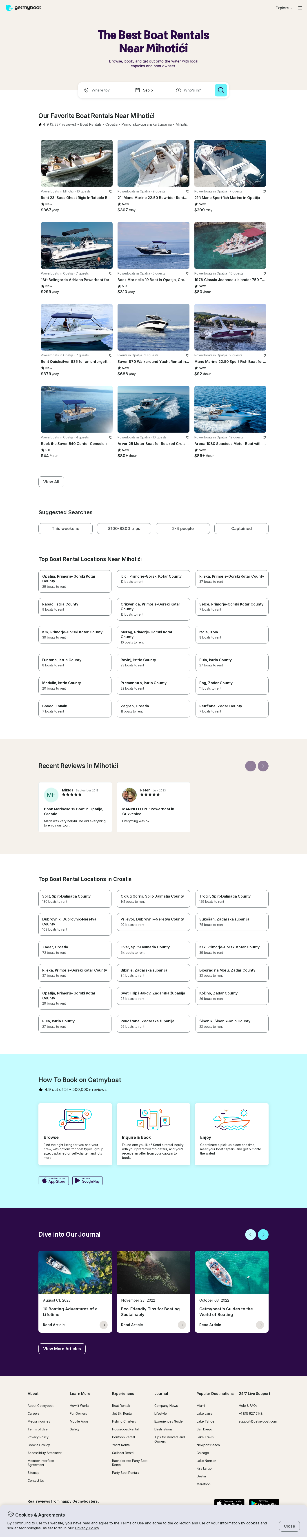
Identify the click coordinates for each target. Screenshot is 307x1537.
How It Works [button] (79, 1405)
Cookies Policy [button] (39, 1445)
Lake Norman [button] (206, 1461)
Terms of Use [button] (132, 1523)
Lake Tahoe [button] (205, 1421)
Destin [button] (201, 1476)
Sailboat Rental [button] (123, 1453)
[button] (91, 124)
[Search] (221, 90)
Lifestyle (160, 1413)
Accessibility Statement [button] (45, 1453)
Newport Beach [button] (208, 1445)
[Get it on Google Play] (87, 1181)
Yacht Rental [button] (121, 1445)
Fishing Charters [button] (124, 1421)
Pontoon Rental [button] (123, 1437)
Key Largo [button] (204, 1468)
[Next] (263, 766)
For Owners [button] (78, 1413)
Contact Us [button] (36, 1480)
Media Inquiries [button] (39, 1421)
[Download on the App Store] (53, 1181)
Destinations (163, 1429)
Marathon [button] (204, 1484)
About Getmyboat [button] (40, 1405)
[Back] (250, 766)
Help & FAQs (248, 1405)
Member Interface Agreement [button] (41, 1463)
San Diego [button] (204, 1429)
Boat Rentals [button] (121, 1405)
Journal (161, 1393)
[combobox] (105, 90)
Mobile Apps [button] (79, 1421)
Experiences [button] (123, 1393)
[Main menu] (300, 7)
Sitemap (34, 1472)
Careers (34, 1413)
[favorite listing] (111, 191)
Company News (166, 1405)
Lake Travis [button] (205, 1437)
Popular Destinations (215, 1393)
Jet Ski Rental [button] (122, 1413)
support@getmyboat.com (258, 1421)
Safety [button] (75, 1429)
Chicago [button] (203, 1453)
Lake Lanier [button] (205, 1413)
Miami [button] (201, 1405)
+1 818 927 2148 (251, 1413)
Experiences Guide (168, 1421)
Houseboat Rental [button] (125, 1429)
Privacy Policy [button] (87, 1528)
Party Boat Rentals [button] (125, 1472)
